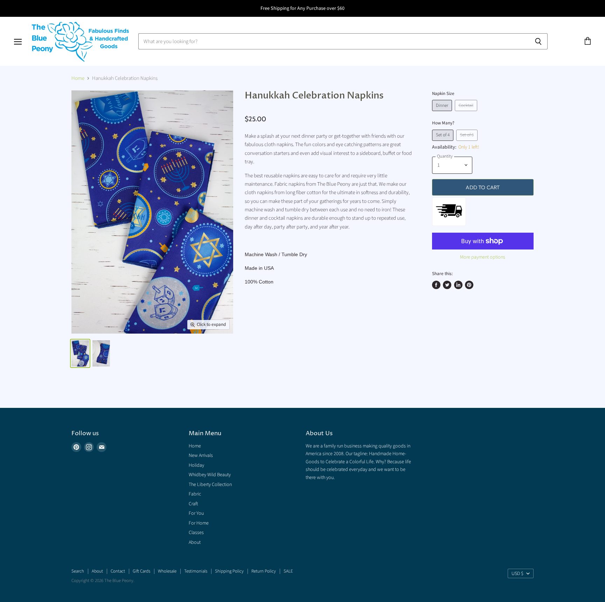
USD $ (517, 573)
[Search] (538, 41)
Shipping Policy (229, 571)
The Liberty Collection (210, 484)
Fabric (195, 494)
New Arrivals (201, 455)
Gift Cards (141, 571)
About (195, 542)
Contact (118, 571)
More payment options (482, 257)
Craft (193, 503)
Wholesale (167, 571)
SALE (288, 571)
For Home (199, 523)
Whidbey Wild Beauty (210, 474)
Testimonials (195, 571)
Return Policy (263, 571)
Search (77, 571)
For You (196, 513)
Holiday (196, 465)
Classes (196, 532)
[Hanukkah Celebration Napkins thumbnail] (80, 353)
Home (77, 78)
